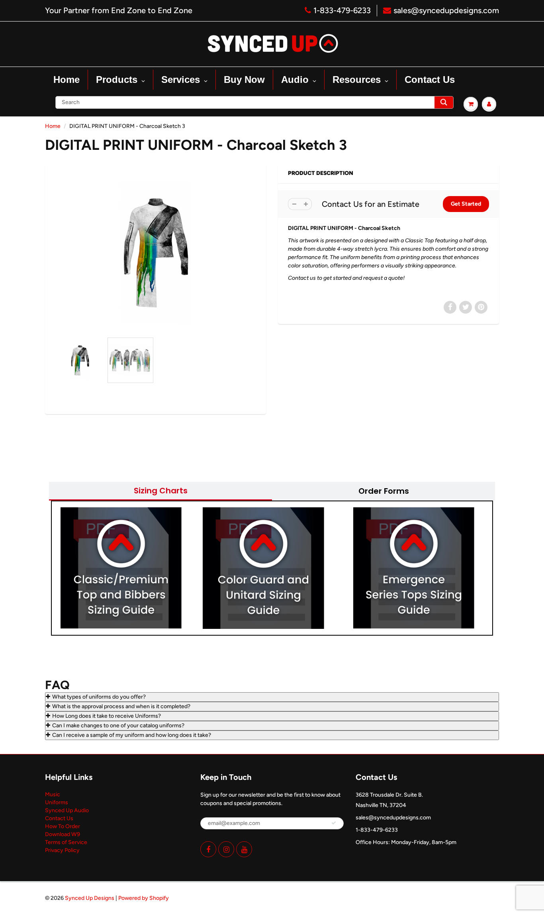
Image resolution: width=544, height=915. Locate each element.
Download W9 (62, 834)
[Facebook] (208, 849)
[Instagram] (226, 849)
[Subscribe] (334, 823)
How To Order (62, 826)
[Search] (443, 102)
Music (52, 794)
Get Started (466, 203)
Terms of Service (66, 842)
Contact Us (59, 818)
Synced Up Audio (67, 810)
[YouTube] (244, 849)
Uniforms (56, 802)
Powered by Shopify (143, 898)
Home (53, 126)
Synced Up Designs (89, 898)
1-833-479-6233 (342, 10)
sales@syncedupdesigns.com (446, 10)
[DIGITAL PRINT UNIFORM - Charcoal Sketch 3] (155, 252)
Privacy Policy (62, 850)
